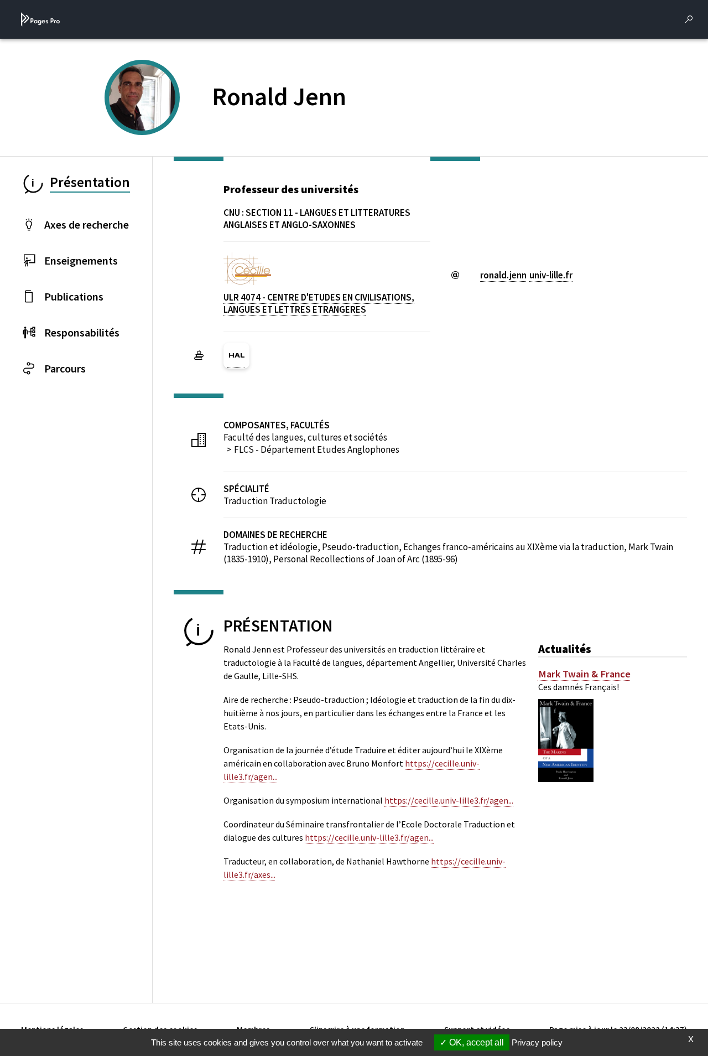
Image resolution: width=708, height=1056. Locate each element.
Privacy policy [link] (537, 1042)
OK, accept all (475, 1042)
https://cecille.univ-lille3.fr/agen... (448, 800)
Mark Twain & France (584, 674)
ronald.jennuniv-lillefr (526, 275)
